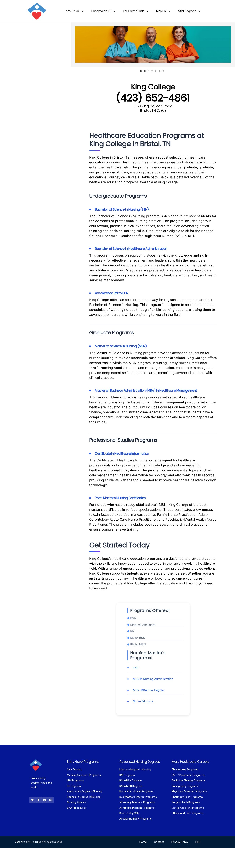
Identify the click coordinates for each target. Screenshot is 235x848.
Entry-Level (72, 11)
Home (143, 842)
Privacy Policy (179, 842)
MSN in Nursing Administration (153, 679)
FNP (135, 667)
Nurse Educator (143, 701)
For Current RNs (133, 11)
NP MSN (161, 11)
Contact (159, 842)
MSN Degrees (187, 11)
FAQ (197, 842)
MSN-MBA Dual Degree (148, 690)
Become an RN (101, 11)
